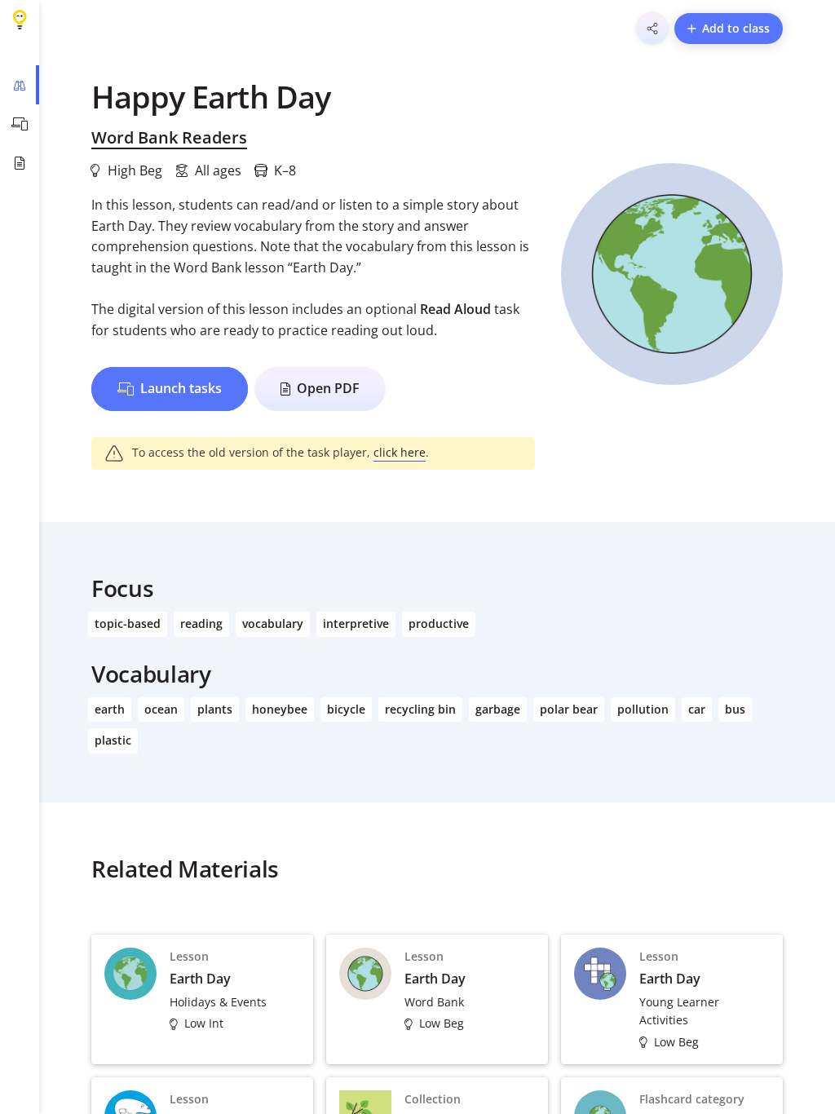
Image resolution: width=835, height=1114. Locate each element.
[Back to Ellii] (19, 19)
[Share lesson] (652, 28)
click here (399, 452)
